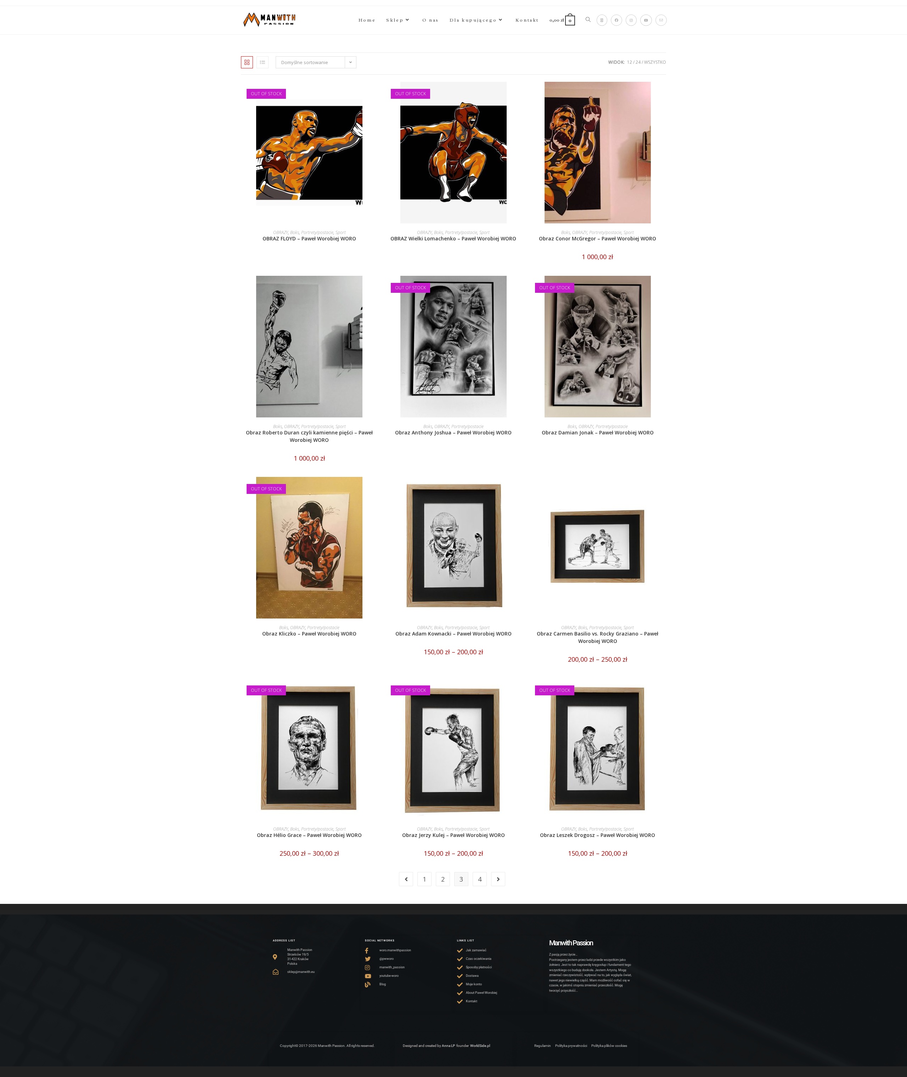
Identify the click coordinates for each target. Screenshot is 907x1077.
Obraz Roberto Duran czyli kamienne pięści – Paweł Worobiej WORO (309, 436)
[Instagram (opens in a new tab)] (631, 20)
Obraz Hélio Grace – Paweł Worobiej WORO (309, 835)
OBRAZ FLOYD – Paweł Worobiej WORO (309, 238)
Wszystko (655, 62)
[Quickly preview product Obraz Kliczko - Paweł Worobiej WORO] (375, 489)
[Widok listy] (263, 62)
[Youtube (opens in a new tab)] (646, 20)
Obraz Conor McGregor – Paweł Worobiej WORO (597, 238)
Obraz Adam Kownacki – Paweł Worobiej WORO (453, 633)
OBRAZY (280, 232)
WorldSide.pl (480, 1046)
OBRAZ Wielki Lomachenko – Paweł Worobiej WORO (453, 238)
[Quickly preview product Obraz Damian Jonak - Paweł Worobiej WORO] (664, 288)
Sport (341, 232)
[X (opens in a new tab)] (602, 20)
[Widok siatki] (247, 62)
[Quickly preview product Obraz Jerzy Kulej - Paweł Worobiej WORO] (520, 691)
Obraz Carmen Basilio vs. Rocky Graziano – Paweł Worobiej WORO (597, 637)
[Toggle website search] (588, 20)
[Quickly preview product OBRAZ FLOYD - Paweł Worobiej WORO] (375, 94)
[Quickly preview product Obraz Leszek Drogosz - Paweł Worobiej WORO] (664, 691)
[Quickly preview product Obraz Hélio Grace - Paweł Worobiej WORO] (375, 691)
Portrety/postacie (317, 232)
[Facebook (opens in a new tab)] (616, 20)
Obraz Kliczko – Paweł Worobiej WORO (309, 633)
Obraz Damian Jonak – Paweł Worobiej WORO (598, 432)
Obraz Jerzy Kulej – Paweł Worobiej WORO (453, 835)
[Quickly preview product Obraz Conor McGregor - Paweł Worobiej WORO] (664, 94)
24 (638, 62)
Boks (294, 232)
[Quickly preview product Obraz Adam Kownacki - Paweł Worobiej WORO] (520, 489)
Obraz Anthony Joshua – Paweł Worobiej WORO (453, 432)
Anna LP (448, 1046)
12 (629, 62)
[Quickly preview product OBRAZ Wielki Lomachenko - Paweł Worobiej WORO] (520, 94)
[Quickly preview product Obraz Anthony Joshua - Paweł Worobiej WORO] (520, 288)
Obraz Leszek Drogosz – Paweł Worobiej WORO (597, 835)
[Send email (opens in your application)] (661, 20)
